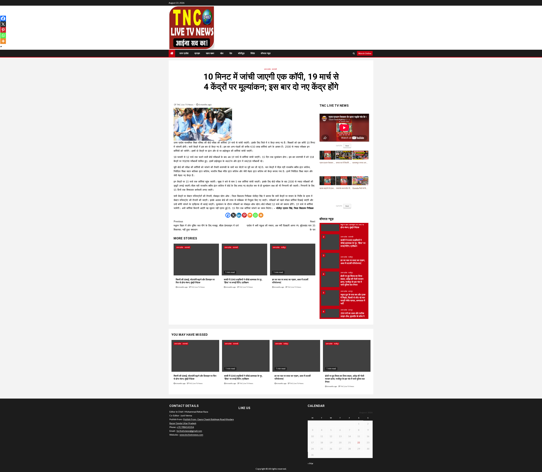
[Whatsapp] (255, 215)
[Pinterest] (244, 215)
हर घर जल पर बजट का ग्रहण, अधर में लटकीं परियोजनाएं (353, 252)
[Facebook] (227, 215)
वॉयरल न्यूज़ (265, 53)
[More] (260, 215)
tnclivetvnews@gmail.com (189, 430)
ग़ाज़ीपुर (283, 247)
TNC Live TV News (185, 104)
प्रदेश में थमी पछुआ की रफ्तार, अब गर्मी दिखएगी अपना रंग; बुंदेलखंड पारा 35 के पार (281, 225)
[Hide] (1, 46)
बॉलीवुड (241, 53)
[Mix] (249, 215)
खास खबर (210, 53)
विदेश (253, 53)
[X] (233, 215)
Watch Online (364, 53)
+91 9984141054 (185, 427)
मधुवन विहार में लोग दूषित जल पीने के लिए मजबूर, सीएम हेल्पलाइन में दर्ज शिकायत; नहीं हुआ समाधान (206, 225)
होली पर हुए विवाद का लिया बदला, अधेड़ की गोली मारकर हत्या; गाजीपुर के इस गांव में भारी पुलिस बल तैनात (345, 379)
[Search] (354, 53)
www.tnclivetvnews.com (191, 434)
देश (231, 53)
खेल (221, 53)
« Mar (310, 463)
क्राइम (197, 53)
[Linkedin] (238, 215)
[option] (344, 233)
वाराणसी (274, 69)
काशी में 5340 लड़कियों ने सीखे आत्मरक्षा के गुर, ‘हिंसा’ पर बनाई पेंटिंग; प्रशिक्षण (243, 281)
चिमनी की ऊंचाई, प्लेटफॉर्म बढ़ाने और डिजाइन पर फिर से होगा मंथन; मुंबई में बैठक (195, 281)
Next (347, 146)
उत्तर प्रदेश (183, 53)
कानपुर (350, 281)
